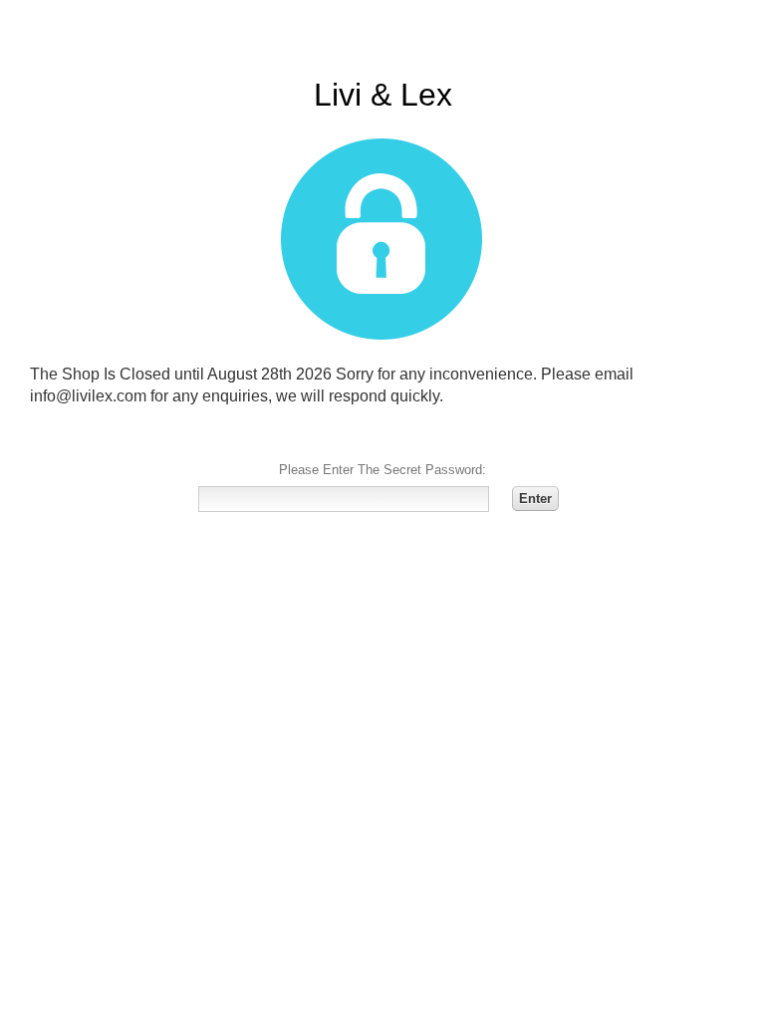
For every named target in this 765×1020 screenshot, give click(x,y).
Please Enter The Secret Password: (382, 469)
